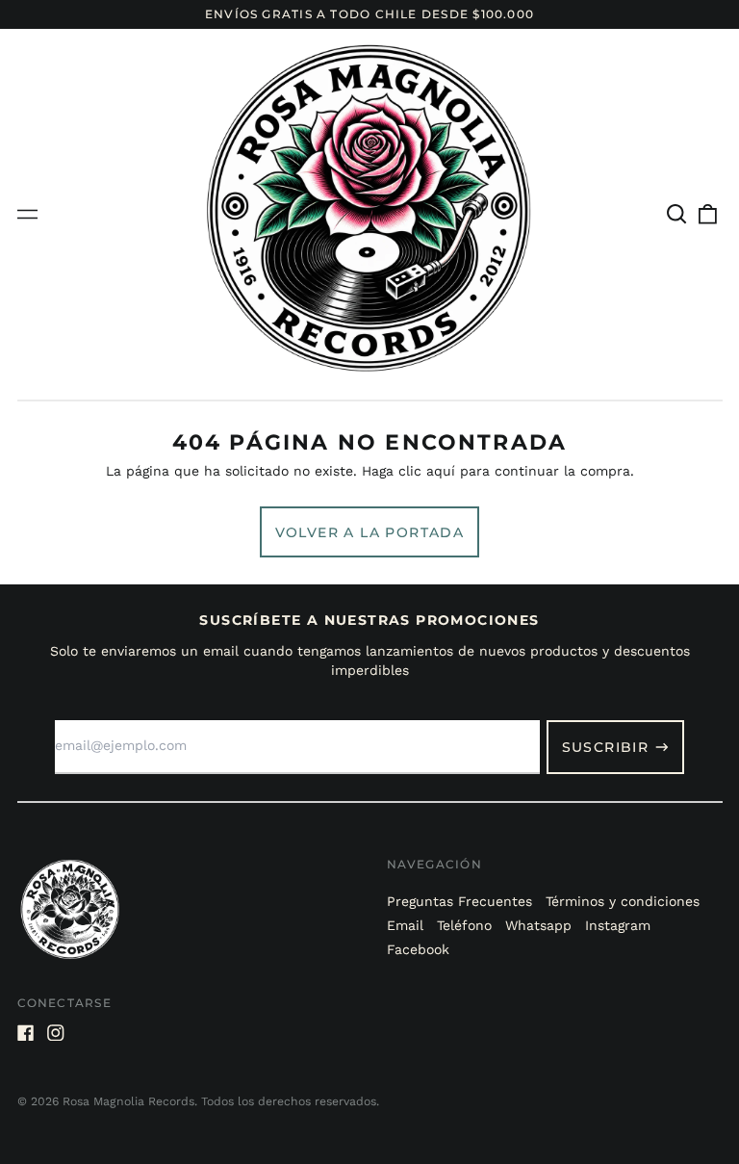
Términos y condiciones (623, 901)
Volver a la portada (370, 532)
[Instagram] (55, 1033)
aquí (440, 471)
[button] (677, 213)
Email (405, 925)
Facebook (418, 949)
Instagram (617, 925)
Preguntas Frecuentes (459, 901)
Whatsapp (538, 925)
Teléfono (464, 925)
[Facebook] (26, 1033)
